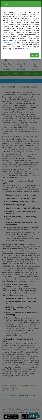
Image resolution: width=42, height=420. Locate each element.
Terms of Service (9, 42)
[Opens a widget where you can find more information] (33, 416)
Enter (36, 55)
